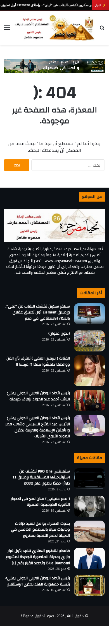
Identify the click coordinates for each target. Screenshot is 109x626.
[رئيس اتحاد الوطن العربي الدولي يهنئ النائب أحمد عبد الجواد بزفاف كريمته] (89, 400)
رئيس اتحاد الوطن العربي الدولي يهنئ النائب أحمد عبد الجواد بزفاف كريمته (38, 396)
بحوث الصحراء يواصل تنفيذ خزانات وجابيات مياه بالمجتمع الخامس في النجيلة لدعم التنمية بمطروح (40, 529)
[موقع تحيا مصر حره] (54, 28)
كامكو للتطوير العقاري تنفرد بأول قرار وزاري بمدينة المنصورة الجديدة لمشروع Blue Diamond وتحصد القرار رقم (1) (38, 556)
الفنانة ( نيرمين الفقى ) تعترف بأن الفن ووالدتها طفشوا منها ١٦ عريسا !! (38, 361)
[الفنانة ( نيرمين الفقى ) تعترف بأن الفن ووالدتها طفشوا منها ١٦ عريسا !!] (89, 370)
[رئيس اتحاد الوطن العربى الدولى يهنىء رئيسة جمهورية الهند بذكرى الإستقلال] (89, 585)
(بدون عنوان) (59, 333)
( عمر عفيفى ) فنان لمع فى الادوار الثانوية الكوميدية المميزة (40, 502)
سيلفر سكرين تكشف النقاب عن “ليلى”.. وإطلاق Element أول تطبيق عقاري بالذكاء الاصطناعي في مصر (37, 312)
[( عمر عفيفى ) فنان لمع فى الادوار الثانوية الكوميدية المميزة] (89, 506)
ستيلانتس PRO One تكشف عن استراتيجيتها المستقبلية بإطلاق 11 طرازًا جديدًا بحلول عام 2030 (41, 477)
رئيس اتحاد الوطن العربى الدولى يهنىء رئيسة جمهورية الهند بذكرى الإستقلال (37, 581)
